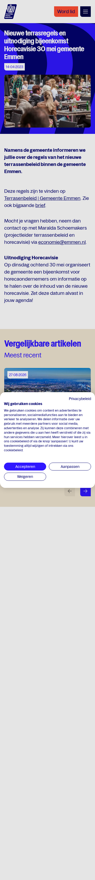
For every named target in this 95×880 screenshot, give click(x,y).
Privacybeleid (80, 398)
